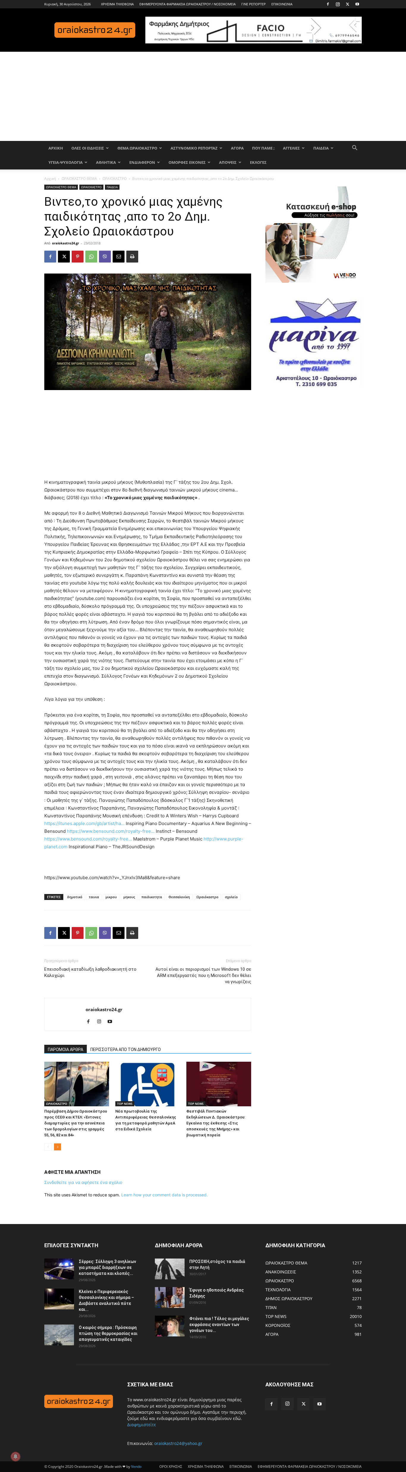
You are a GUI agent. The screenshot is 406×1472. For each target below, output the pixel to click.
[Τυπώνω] (132, 257)
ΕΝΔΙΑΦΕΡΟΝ (142, 162)
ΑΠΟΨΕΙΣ (228, 162)
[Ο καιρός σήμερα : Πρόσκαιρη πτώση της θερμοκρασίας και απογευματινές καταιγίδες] (59, 1335)
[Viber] (105, 257)
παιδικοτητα (151, 897)
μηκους (129, 897)
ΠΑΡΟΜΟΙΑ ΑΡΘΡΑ (65, 1049)
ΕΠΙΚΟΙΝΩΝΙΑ (281, 4)
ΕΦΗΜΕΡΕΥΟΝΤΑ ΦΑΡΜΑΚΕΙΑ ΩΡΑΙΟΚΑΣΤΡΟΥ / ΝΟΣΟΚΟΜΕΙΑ (187, 4)
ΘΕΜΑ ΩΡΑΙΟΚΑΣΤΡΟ (137, 148)
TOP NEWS (125, 1104)
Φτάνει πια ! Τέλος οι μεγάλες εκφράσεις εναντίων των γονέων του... (219, 1324)
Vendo (136, 1466)
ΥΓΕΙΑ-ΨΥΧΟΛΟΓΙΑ (65, 162)
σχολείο (231, 897)
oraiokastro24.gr (65, 243)
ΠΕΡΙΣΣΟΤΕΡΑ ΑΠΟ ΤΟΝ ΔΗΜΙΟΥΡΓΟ (125, 1049)
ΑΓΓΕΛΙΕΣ (291, 148)
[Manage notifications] (15, 1456)
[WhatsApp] (91, 257)
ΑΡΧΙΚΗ (55, 148)
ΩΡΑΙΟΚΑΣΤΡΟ (115, 178)
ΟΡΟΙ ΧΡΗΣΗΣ (170, 1466)
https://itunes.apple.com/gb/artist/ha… (84, 823)
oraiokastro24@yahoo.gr (178, 1443)
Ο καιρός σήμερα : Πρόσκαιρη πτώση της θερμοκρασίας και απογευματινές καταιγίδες (108, 1333)
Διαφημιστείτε (141, 1424)
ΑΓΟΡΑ (237, 148)
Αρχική (50, 178)
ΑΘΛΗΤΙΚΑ (106, 162)
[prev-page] (48, 1147)
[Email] (119, 257)
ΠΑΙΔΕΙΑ (321, 148)
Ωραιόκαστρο (207, 897)
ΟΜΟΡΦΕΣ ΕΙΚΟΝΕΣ (187, 162)
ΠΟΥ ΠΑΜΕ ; (263, 148)
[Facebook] (327, 4)
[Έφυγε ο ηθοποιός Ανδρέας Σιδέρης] (170, 1297)
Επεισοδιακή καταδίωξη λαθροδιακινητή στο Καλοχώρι (90, 972)
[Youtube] (357, 4)
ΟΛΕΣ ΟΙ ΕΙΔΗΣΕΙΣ (87, 148)
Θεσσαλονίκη (179, 897)
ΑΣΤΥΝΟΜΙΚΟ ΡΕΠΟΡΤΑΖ (194, 148)
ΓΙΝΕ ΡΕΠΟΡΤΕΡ (253, 4)
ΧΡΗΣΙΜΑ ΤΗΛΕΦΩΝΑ (117, 4)
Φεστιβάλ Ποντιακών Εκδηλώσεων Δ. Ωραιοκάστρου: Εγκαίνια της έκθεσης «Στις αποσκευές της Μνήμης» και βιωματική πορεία (215, 1123)
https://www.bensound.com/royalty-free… (111, 831)
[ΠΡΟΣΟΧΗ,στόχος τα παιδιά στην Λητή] (170, 1269)
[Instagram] (337, 4)
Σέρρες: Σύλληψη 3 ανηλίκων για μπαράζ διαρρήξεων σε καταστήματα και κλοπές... (107, 1267)
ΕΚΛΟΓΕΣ (258, 162)
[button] (354, 148)
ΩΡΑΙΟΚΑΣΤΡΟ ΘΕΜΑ (79, 178)
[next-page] (57, 1147)
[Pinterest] (78, 257)
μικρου (111, 897)
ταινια (94, 897)
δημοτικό (74, 897)
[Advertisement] (203, 96)
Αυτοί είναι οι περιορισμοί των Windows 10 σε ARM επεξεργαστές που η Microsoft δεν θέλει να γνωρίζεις (203, 975)
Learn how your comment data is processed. (164, 1194)
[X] (347, 4)
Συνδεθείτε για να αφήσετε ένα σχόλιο (83, 1182)
